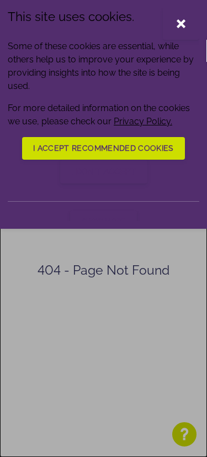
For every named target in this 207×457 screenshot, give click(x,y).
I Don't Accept (104, 171)
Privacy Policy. (143, 121)
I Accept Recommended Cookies (103, 148)
